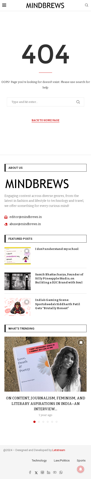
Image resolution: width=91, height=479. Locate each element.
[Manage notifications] (80, 469)
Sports (81, 460)
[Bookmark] (27, 251)
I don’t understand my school (57, 249)
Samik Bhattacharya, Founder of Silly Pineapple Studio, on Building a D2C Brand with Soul (59, 278)
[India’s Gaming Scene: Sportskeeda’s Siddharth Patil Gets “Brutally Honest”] (17, 307)
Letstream (58, 450)
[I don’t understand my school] (17, 256)
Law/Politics (62, 460)
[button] (8, 379)
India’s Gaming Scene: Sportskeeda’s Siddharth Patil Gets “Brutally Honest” (57, 304)
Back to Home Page (45, 120)
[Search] (86, 5)
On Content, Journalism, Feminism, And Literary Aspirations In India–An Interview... (45, 403)
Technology (39, 460)
